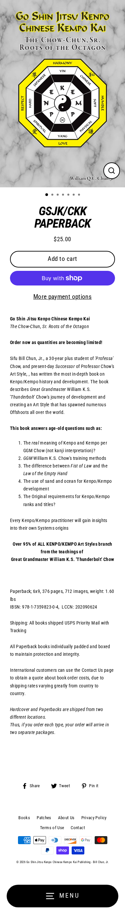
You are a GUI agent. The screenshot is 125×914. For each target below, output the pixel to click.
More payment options (62, 296)
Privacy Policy (94, 817)
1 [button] (47, 195)
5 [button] (69, 195)
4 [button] (63, 195)
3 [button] (58, 195)
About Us (66, 817)
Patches (44, 817)
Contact (78, 827)
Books (24, 817)
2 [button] (53, 195)
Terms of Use (52, 827)
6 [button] (74, 195)
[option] (62, 93)
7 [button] (79, 195)
